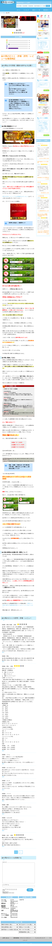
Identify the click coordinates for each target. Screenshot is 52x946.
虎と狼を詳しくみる (45, 192)
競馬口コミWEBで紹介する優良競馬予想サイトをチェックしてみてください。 (17, 605)
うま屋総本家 (41, 196)
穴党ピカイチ (43, 103)
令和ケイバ (43, 65)
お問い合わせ (6, 938)
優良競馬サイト (47, 10)
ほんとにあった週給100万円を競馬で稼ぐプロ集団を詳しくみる (43, 232)
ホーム (18, 10)
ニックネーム (5, 884)
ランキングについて (40, 938)
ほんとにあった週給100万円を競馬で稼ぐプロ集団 (43, 215)
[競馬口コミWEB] (8, 4)
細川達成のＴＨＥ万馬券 (43, 162)
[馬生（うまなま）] (40, 52)
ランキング (26, 10)
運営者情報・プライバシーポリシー (22, 938)
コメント (4, 862)
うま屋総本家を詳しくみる (43, 210)
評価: (3, 890)
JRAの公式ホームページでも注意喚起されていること (15, 196)
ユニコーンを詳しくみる (44, 158)
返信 (3, 652)
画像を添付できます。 (5, 891)
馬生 (43, 28)
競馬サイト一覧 (36, 10)
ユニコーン (40, 143)
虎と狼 (39, 182)
